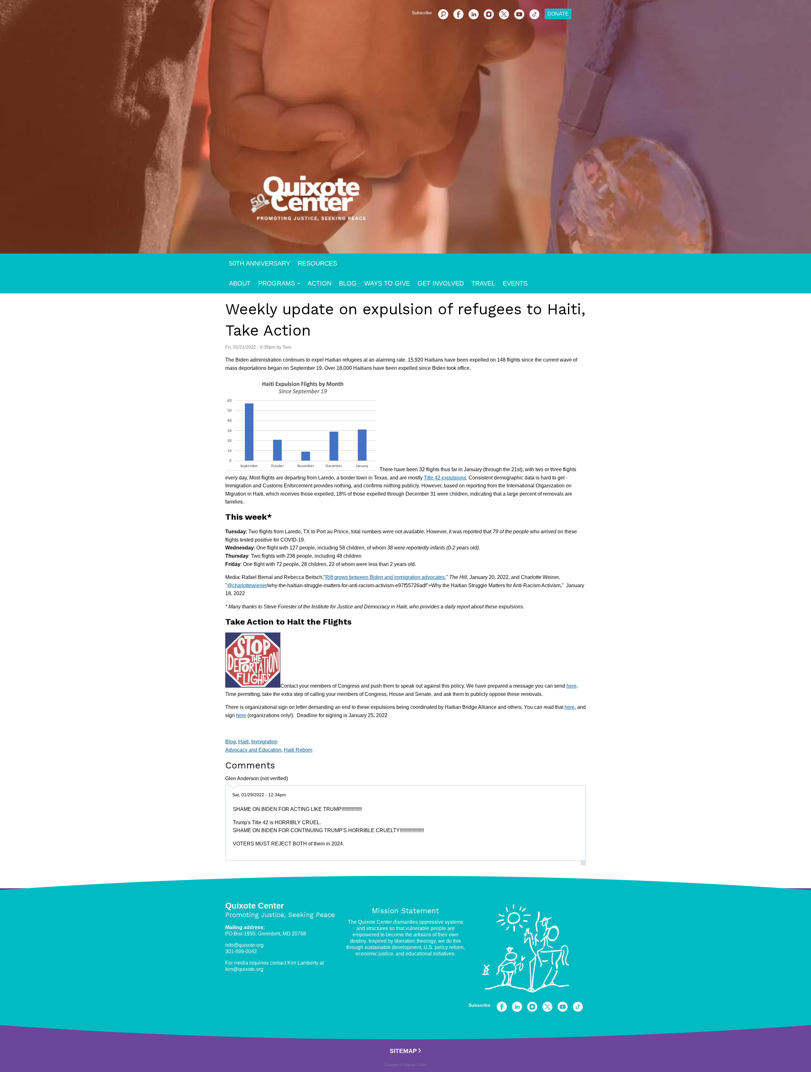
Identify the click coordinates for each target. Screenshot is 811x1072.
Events (515, 283)
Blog (348, 283)
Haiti (243, 741)
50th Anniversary (259, 263)
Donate (558, 13)
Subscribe (422, 12)
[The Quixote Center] (415, 202)
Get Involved (441, 283)
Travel (483, 283)
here (571, 686)
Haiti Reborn (298, 750)
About (240, 283)
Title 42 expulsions (445, 477)
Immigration (264, 741)
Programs (276, 283)
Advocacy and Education (253, 750)
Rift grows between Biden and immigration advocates (385, 577)
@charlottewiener (247, 585)
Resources (317, 263)
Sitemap (403, 1051)
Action (319, 283)
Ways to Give (387, 283)
